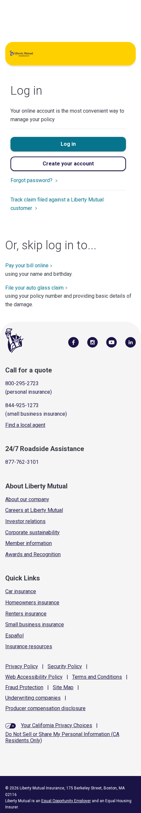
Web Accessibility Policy (34, 677)
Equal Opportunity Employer (66, 801)
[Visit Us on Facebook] (73, 342)
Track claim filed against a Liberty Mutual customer (57, 204)
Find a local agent (25, 425)
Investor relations (25, 521)
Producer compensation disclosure (45, 708)
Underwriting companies (33, 698)
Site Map (63, 687)
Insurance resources (28, 646)
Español (14, 636)
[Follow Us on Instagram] (92, 342)
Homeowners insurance (32, 602)
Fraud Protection (24, 687)
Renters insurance (26, 614)
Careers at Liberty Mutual (34, 510)
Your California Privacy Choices (56, 725)
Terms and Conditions (97, 677)
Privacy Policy (21, 666)
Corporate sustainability (32, 532)
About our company (27, 499)
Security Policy (65, 666)
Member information (28, 543)
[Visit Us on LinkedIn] (130, 342)
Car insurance (20, 591)
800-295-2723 (22, 383)
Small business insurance (34, 624)
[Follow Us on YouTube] (111, 342)
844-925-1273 (22, 405)
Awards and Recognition (33, 554)
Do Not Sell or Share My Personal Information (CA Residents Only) (62, 737)
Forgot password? (32, 180)
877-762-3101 (22, 462)
